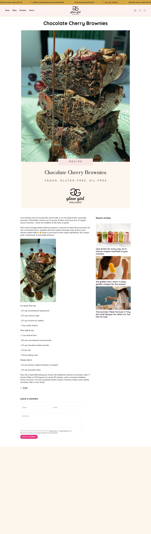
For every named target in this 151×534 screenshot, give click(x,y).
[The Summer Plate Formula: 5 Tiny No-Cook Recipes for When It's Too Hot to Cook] (113, 298)
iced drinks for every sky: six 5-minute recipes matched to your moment (112, 251)
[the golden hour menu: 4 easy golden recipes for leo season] (113, 267)
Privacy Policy (53, 431)
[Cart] (144, 10)
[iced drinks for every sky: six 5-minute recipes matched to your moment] (113, 235)
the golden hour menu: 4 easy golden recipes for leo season (111, 282)
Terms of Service (64, 431)
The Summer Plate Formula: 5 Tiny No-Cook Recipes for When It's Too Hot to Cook (113, 314)
